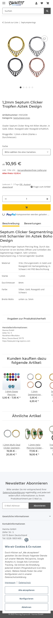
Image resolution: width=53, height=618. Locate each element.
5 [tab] (32, 87)
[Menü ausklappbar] (3, 2)
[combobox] (26, 152)
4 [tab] (29, 87)
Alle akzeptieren (26, 590)
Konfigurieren (26, 598)
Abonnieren (39, 505)
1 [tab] (20, 87)
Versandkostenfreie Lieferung (32, 170)
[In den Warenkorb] (4, 31)
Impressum (10, 582)
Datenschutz (25, 582)
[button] (36, 3)
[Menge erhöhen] (47, 199)
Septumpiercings (21, 118)
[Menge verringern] (6, 199)
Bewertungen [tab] (32, 223)
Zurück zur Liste (11, 22)
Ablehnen (26, 607)
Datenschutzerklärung (14, 492)
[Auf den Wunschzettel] (44, 39)
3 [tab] (26, 87)
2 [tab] (23, 87)
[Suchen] (47, 11)
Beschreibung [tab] (10, 223)
